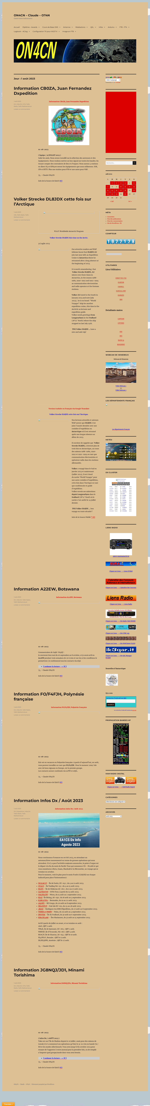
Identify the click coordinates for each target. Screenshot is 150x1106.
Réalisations (80, 27)
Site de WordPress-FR (114, 223)
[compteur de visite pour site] (121, 241)
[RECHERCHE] (134, 163)
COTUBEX (121, 323)
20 (134, 190)
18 (125, 190)
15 (112, 190)
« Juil (111, 201)
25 (125, 194)
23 (116, 194)
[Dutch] (106, 77)
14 (108, 190)
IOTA (24, 104)
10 (121, 187)
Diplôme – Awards (30, 27)
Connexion (110, 217)
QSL (92, 27)
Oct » (130, 201)
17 (121, 190)
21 (108, 194)
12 (129, 187)
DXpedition (20, 811)
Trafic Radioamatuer (25, 106)
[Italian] (117, 77)
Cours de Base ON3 (50, 27)
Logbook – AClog (21, 31)
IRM (121, 299)
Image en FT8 (68, 31)
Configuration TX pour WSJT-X (45, 31)
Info (15, 215)
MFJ (121, 336)
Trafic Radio (21, 215)
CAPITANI (121, 319)
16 (116, 190)
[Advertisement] (121, 122)
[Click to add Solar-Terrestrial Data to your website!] (121, 743)
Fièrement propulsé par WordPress (43, 1084)
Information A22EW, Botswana (46, 589)
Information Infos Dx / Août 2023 (48, 800)
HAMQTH (121, 295)
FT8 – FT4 (123, 27)
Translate (118, 82)
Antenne (66, 27)
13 (134, 187)
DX (15, 104)
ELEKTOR (121, 282)
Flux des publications (114, 219)
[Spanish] (121, 77)
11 (125, 187)
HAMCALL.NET (121, 291)
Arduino (111, 27)
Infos (101, 27)
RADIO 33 (121, 340)
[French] (113, 77)
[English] (108, 77)
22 (112, 194)
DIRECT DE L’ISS (121, 278)
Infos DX (19, 104)
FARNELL (121, 287)
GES (121, 332)
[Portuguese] (119, 77)
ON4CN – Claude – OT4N (32, 15)
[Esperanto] (111, 77)
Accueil (17, 27)
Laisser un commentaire (22, 109)
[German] (115, 77)
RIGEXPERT (121, 344)
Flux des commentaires (114, 221)
